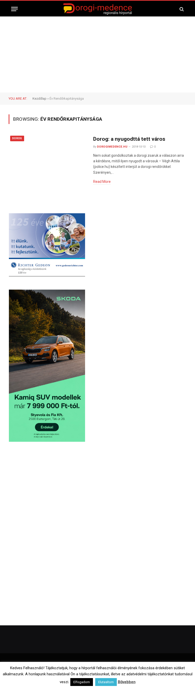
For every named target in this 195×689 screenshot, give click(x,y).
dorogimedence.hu (112, 146)
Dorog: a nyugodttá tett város (129, 139)
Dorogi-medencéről (45, 676)
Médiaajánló (118, 676)
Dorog (17, 138)
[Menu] (14, 9)
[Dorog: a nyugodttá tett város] (48, 159)
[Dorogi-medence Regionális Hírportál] (97, 9)
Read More (102, 182)
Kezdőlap (39, 98)
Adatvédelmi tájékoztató (151, 676)
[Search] (181, 9)
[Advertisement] (97, 54)
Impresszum (94, 676)
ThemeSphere (120, 666)
